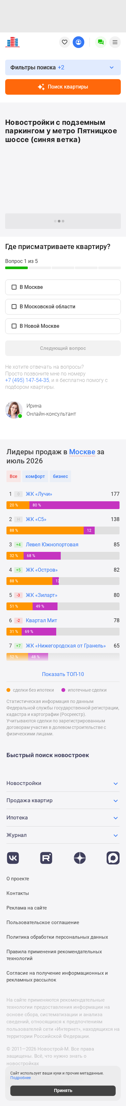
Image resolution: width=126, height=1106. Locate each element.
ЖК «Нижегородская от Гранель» (66, 646)
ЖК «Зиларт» (42, 595)
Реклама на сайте (26, 908)
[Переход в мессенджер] (113, 855)
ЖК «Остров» (42, 570)
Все (13, 476)
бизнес (60, 476)
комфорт (35, 476)
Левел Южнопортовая (52, 544)
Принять (63, 1090)
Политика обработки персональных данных (57, 937)
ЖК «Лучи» (39, 494)
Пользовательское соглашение (42, 922)
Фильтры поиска (37, 67)
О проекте (17, 879)
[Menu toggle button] (115, 42)
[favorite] (64, 42)
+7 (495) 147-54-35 (27, 380)
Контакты (17, 893)
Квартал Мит (41, 620)
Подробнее (20, 1078)
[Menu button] (101, 42)
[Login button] (78, 42)
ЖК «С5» (36, 519)
